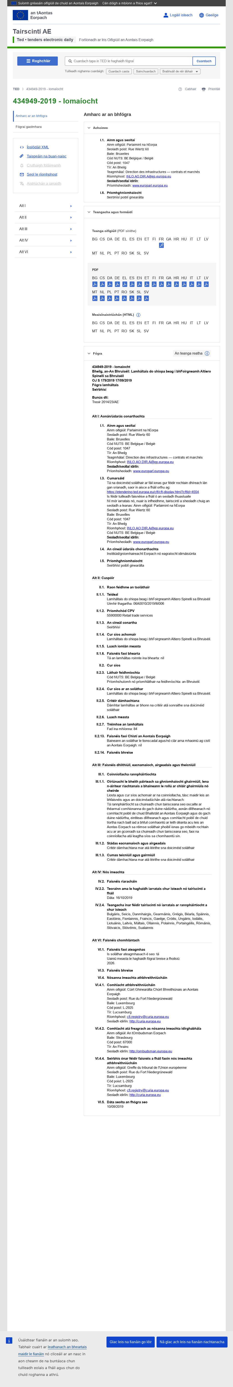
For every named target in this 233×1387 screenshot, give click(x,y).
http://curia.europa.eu (145, 1021)
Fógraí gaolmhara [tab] (29, 126)
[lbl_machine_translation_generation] (138, 315)
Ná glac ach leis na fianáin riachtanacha (192, 1342)
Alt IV (23, 240)
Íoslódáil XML (38, 147)
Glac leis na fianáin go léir (131, 1342)
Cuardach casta (119, 71)
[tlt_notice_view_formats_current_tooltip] (207, 353)
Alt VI (23, 252)
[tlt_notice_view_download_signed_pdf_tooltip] (161, 245)
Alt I (22, 206)
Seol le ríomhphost (42, 174)
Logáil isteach (181, 15)
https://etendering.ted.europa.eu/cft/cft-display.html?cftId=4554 (153, 492)
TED (16, 89)
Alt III (23, 229)
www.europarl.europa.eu (150, 185)
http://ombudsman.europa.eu (150, 1051)
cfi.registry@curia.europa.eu (148, 1017)
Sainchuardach (146, 71)
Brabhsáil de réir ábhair (178, 71)
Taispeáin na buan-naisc (46, 156)
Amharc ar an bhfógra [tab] (31, 116)
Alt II (22, 217)
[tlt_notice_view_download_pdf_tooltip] (94, 284)
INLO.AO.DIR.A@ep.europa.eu (148, 176)
